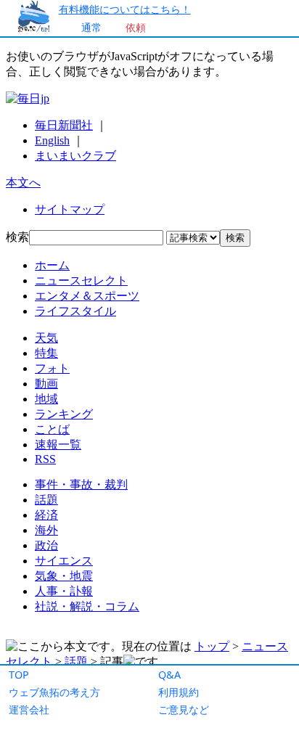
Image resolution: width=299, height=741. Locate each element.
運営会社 (29, 709)
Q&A (169, 674)
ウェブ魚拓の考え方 (54, 692)
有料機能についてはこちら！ (125, 9)
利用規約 (178, 692)
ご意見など (183, 709)
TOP (19, 674)
